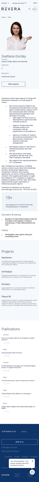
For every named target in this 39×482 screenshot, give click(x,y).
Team (9, 17)
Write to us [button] (20, 442)
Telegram (24, 457)
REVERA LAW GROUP (18, 3)
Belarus (4, 3)
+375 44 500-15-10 (9, 432)
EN (35, 3)
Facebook (8, 457)
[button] (8, 3)
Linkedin (17, 457)
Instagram (33, 457)
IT (2, 68)
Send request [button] (13, 84)
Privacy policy (17, 475)
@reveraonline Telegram (10, 451)
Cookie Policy (30, 475)
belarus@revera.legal (9, 447)
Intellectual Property (8, 76)
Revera (4, 17)
